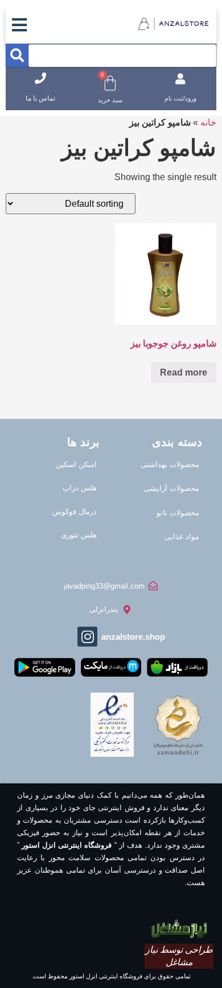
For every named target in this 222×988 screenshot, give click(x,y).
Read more (183, 372)
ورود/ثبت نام (180, 98)
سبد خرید (110, 100)
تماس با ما (40, 98)
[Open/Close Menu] (20, 25)
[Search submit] (17, 55)
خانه (208, 122)
